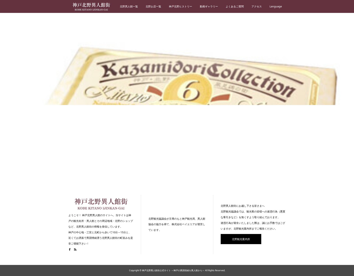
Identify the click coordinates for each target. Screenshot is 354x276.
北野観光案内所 (241, 239)
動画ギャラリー (209, 6)
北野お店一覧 (153, 6)
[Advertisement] (177, 149)
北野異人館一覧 (129, 6)
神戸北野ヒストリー (180, 6)
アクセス (256, 6)
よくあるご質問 (235, 6)
